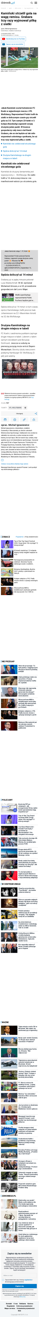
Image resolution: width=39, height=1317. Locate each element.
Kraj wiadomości (31, 537)
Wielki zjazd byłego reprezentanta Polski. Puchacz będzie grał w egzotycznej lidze (24, 298)
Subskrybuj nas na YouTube (15, 39)
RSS (19, 1311)
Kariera (30, 1304)
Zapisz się (19, 1286)
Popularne (19, 537)
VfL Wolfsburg (15, 408)
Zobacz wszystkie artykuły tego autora (14, 464)
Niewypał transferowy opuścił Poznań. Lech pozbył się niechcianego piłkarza (19, 468)
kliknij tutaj (22, 1296)
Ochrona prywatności (24, 1306)
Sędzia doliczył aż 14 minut (15, 151)
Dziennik (3, 8)
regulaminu (28, 1280)
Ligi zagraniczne (28, 8)
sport (10, 8)
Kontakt (9, 1304)
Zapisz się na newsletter (14, 44)
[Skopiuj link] (24, 419)
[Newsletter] (5, 419)
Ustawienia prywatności (25, 1308)
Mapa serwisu (10, 1308)
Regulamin (11, 1306)
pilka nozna (18, 8)
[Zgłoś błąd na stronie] (34, 419)
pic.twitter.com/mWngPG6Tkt (14, 263)
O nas (16, 1304)
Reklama (22, 1304)
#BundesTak (16, 261)
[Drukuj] (15, 419)
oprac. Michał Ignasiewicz (11, 29)
